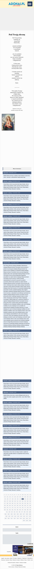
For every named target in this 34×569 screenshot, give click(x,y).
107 (24, 514)
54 (22, 503)
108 (27, 514)
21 (22, 496)
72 (12, 507)
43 (22, 501)
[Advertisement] (17, 19)
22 (25, 496)
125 (24, 518)
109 (30, 514)
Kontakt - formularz (19, 562)
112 (12, 516)
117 (27, 516)
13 (30, 494)
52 (17, 503)
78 (27, 507)
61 (12, 505)
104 (14, 514)
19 (17, 496)
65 (22, 505)
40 (15, 501)
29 (15, 499)
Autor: (17, 526)
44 (25, 501)
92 (9, 511)
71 (9, 507)
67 (27, 505)
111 (9, 516)
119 (5, 518)
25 (5, 499)
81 (7, 509)
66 (25, 505)
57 (30, 503)
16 (9, 496)
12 (27, 494)
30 (17, 499)
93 (11, 511)
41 (17, 501)
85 (17, 509)
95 (17, 511)
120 (8, 518)
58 (4, 505)
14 (4, 496)
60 (9, 505)
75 (20, 507)
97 (22, 511)
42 (20, 501)
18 (15, 496)
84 (15, 509)
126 (27, 518)
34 (27, 499)
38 (9, 501)
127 (30, 518)
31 (20, 499)
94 (14, 511)
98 (24, 511)
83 (12, 509)
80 (4, 509)
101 (5, 514)
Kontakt (25, 562)
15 (7, 496)
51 (15, 503)
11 (25, 494)
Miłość (11, 558)
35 (30, 499)
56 (27, 503)
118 (30, 516)
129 (27, 520)
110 (6, 516)
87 (22, 509)
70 (7, 507)
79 (30, 507)
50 (12, 503)
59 (7, 505)
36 (4, 501)
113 (15, 516)
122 (14, 518)
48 (7, 503)
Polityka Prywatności (11, 562)
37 (7, 501)
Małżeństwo (19, 558)
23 (27, 496)
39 (12, 501)
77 (25, 507)
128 (24, 520)
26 (7, 499)
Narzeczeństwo (29, 558)
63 (17, 505)
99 (27, 511)
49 (9, 503)
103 (11, 514)
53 (20, 503)
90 (30, 509)
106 (21, 514)
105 (17, 514)
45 (27, 501)
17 (12, 496)
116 (24, 516)
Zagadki (2, 558)
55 (25, 503)
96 (19, 511)
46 (30, 501)
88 (25, 509)
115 (21, 516)
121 (11, 518)
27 (10, 499)
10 (22, 494)
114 (18, 516)
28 (12, 499)
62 (15, 505)
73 (15, 507)
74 (17, 507)
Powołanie (15, 558)
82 (9, 509)
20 (20, 496)
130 (30, 520)
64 (20, 505)
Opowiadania (7, 558)
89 (27, 509)
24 (30, 496)
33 (25, 499)
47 (4, 503)
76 (22, 507)
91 (6, 511)
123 (17, 518)
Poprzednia (9, 551)
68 (30, 505)
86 (20, 509)
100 (30, 511)
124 (21, 518)
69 (4, 507)
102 (8, 514)
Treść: (17, 533)
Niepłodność (24, 558)
